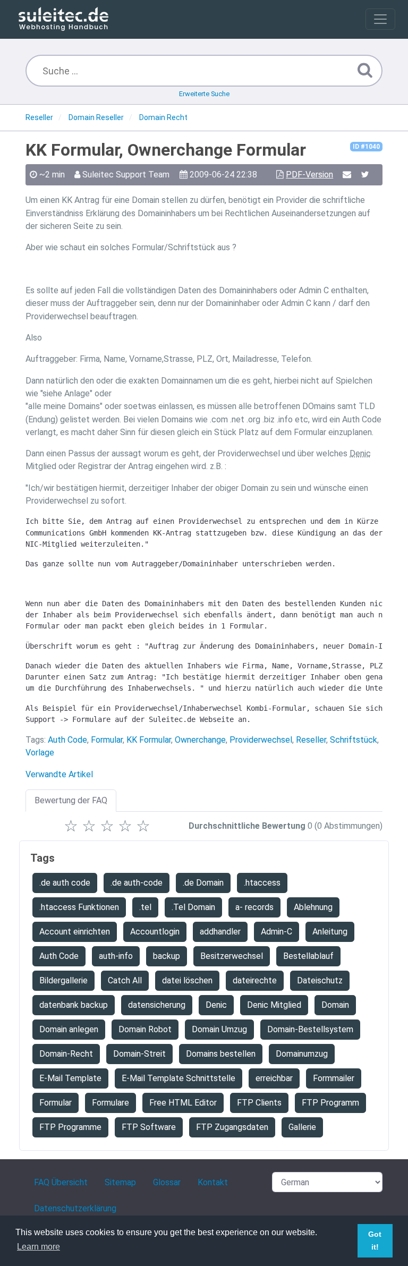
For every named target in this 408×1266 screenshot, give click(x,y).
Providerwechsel (261, 740)
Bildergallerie (63, 980)
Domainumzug (302, 1054)
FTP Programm (330, 1103)
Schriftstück (353, 740)
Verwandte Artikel (59, 774)
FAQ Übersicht (61, 1182)
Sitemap (120, 1182)
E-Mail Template (70, 1078)
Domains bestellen (221, 1054)
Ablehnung (313, 907)
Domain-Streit (139, 1054)
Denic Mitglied (274, 1005)
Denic (216, 1005)
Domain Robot (145, 1029)
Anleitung (329, 932)
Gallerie (302, 1127)
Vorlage (40, 752)
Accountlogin (155, 932)
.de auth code (64, 883)
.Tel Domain (193, 907)
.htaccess (262, 883)
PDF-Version (309, 174)
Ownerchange (200, 740)
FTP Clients (259, 1103)
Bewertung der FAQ (71, 800)
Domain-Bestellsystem (310, 1029)
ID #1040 (366, 146)
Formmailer (333, 1078)
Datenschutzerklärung (75, 1208)
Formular (107, 740)
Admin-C (276, 932)
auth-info (116, 956)
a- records (254, 907)
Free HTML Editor (183, 1103)
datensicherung (156, 1005)
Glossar (167, 1182)
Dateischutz (320, 980)
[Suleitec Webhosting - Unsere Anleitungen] (63, 19)
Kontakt (213, 1182)
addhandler (220, 932)
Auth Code (67, 740)
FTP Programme (70, 1127)
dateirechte (255, 980)
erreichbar (274, 1078)
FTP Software (149, 1127)
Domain (335, 1005)
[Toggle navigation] (380, 19)
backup (166, 956)
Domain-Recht (66, 1054)
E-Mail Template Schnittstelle (178, 1078)
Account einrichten (74, 932)
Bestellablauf (308, 956)
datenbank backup (73, 1005)
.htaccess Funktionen (79, 907)
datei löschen (187, 980)
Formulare (110, 1103)
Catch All (125, 980)
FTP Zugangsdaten (232, 1127)
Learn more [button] (38, 1246)
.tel (145, 907)
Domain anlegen (68, 1029)
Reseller (311, 740)
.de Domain (203, 883)
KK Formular (148, 740)
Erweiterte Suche (204, 94)
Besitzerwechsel (231, 956)
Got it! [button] (374, 1240)
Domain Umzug (219, 1029)
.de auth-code (136, 883)
